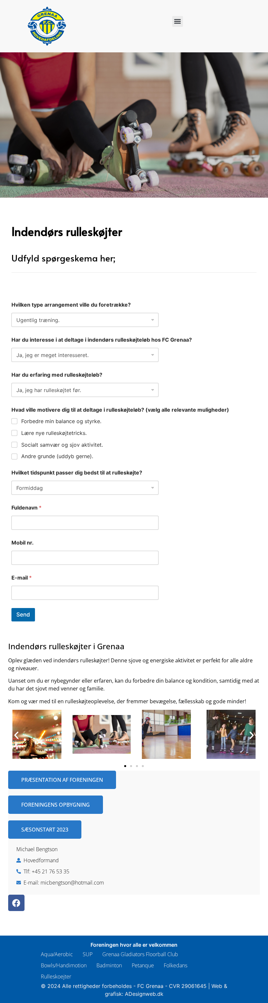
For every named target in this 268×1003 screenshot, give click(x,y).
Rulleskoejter (56, 976)
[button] (177, 21)
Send (23, 614)
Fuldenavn (26, 508)
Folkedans (175, 965)
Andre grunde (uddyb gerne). (57, 456)
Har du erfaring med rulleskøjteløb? (56, 375)
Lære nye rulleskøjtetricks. (54, 433)
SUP (87, 954)
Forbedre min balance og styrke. (61, 421)
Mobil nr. (22, 543)
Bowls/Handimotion (64, 965)
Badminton (109, 965)
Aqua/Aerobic (57, 954)
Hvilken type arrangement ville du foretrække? (71, 305)
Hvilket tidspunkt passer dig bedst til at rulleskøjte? (76, 473)
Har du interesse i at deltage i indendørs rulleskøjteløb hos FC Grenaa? (101, 340)
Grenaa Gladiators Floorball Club (140, 954)
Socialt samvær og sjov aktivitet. (62, 444)
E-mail (21, 578)
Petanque (143, 965)
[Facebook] (16, 903)
